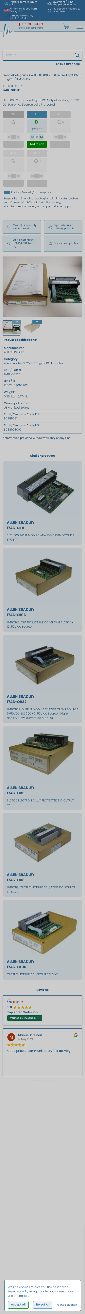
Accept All (18, 1305)
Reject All (42, 1305)
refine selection (67, 1305)
